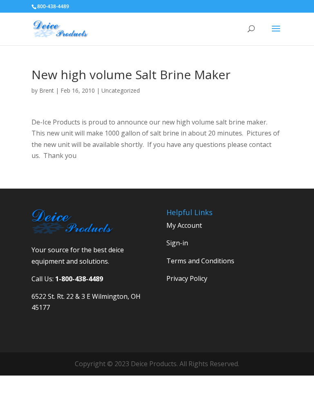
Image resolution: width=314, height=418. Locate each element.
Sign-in (177, 242)
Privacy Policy (186, 278)
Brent (46, 90)
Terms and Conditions (200, 260)
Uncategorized (120, 90)
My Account (184, 225)
